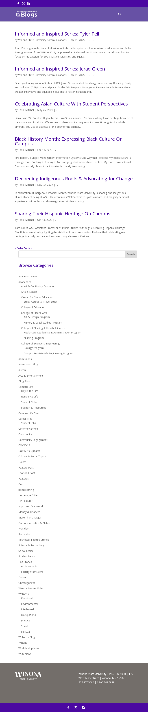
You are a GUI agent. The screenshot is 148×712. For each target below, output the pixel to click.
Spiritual (25, 631)
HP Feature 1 (26, 500)
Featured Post (26, 473)
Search (131, 254)
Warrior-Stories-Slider (30, 588)
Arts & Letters (29, 291)
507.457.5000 (86, 682)
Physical (26, 620)
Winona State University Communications (42, 40)
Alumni (22, 370)
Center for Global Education (37, 297)
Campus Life (25, 386)
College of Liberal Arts (34, 313)
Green (21, 484)
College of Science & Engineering (40, 343)
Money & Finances (29, 512)
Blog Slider (24, 381)
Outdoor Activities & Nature (34, 523)
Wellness (23, 594)
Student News (26, 556)
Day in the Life (29, 391)
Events (22, 462)
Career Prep (25, 418)
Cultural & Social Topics (32, 456)
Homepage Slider (28, 495)
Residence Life (29, 396)
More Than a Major (29, 517)
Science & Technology (31, 545)
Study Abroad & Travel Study (40, 301)
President (23, 528)
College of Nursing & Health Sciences (43, 328)
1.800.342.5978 (105, 682)
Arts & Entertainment (30, 375)
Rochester (24, 534)
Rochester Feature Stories (33, 539)
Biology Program (34, 348)
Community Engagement (32, 439)
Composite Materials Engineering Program (48, 353)
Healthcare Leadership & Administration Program (52, 332)
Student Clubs (29, 402)
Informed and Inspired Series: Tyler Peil (57, 33)
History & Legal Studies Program (43, 322)
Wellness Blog (26, 637)
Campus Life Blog (28, 413)
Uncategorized (26, 582)
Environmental (29, 604)
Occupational (28, 615)
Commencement (28, 428)
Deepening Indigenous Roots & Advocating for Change (74, 178)
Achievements (29, 566)
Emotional (27, 598)
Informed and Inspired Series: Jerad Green (60, 68)
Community (25, 434)
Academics (24, 282)
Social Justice (26, 551)
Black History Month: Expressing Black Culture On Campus (69, 141)
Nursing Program (34, 338)
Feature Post (26, 467)
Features (23, 478)
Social (24, 626)
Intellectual (27, 609)
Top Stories (25, 562)
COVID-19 (24, 445)
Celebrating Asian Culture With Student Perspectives (71, 103)
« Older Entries (23, 248)
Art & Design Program (37, 317)
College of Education (33, 307)
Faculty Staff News (32, 571)
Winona (22, 642)
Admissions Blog (28, 364)
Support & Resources (33, 407)
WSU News (24, 654)
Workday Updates (28, 648)
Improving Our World (30, 506)
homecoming (26, 489)
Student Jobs (28, 423)
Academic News (27, 276)
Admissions (25, 359)
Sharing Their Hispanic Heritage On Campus (62, 213)
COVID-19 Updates (29, 450)
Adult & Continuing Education (38, 286)
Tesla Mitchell (26, 110)
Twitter (22, 577)
